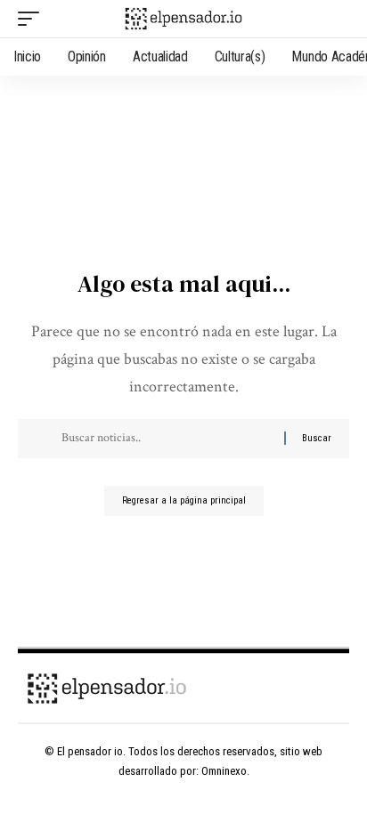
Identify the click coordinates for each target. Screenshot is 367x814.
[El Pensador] (184, 18)
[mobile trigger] (33, 19)
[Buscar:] (166, 438)
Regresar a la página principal (184, 500)
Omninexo (224, 771)
